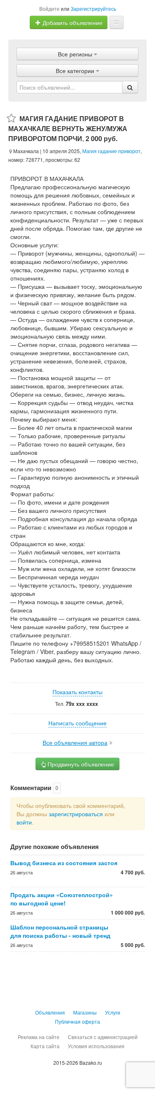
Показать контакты (77, 692)
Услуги (112, 1012)
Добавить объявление (72, 22)
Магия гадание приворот (111, 150)
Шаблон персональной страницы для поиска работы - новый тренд (60, 931)
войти (24, 822)
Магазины (85, 1012)
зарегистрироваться (76, 814)
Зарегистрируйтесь (93, 8)
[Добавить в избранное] (11, 118)
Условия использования (96, 1045)
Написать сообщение (77, 723)
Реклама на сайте (39, 1036)
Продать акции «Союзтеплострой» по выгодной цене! (61, 899)
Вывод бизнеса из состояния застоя (63, 863)
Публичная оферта (77, 1021)
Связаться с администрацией (103, 1036)
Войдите (49, 8)
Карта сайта (45, 1045)
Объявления (50, 1012)
